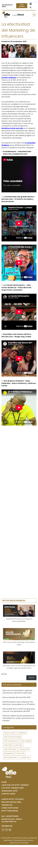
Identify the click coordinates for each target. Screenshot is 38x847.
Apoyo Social (9, 733)
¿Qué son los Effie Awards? (15, 785)
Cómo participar (10, 808)
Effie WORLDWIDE (10, 811)
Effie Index (8, 745)
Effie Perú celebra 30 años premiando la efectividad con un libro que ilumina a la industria (18, 718)
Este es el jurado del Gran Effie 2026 (17, 697)
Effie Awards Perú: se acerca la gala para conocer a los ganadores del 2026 (19, 710)
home (4, 782)
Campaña (22, 733)
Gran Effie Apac (10, 749)
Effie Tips (18, 745)
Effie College (26, 741)
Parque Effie (24, 749)
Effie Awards (22, 5)
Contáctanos (8, 794)
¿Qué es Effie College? (13, 799)
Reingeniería (9, 753)
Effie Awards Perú (11, 741)
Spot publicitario (10, 757)
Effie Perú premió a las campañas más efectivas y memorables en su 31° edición (19, 703)
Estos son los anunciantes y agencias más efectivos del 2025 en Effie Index (17, 691)
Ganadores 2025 (10, 791)
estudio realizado (9, 77)
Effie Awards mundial (12, 737)
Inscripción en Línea (11, 802)
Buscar (4, 674)
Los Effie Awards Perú (13, 788)
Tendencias (25, 757)
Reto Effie (20, 753)
